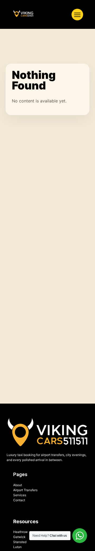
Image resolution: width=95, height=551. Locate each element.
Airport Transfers (25, 490)
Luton (17, 547)
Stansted (19, 542)
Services (19, 495)
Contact (19, 500)
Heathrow (20, 532)
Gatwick (19, 537)
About (17, 485)
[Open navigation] (77, 14)
